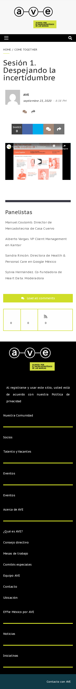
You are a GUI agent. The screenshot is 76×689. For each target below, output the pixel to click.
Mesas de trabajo (15, 553)
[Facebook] (7, 111)
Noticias (9, 634)
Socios (8, 437)
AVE (26, 95)
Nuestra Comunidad (18, 415)
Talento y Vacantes (17, 451)
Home (7, 49)
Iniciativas (11, 656)
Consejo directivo (16, 542)
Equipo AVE (11, 575)
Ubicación (10, 598)
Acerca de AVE (13, 509)
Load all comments (41, 298)
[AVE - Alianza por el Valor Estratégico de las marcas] (36, 17)
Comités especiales (17, 564)
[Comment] (24, 111)
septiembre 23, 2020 (37, 101)
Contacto (10, 587)
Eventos (9, 473)
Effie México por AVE (18, 612)
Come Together (25, 49)
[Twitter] (16, 111)
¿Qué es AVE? (13, 531)
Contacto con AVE (59, 681)
